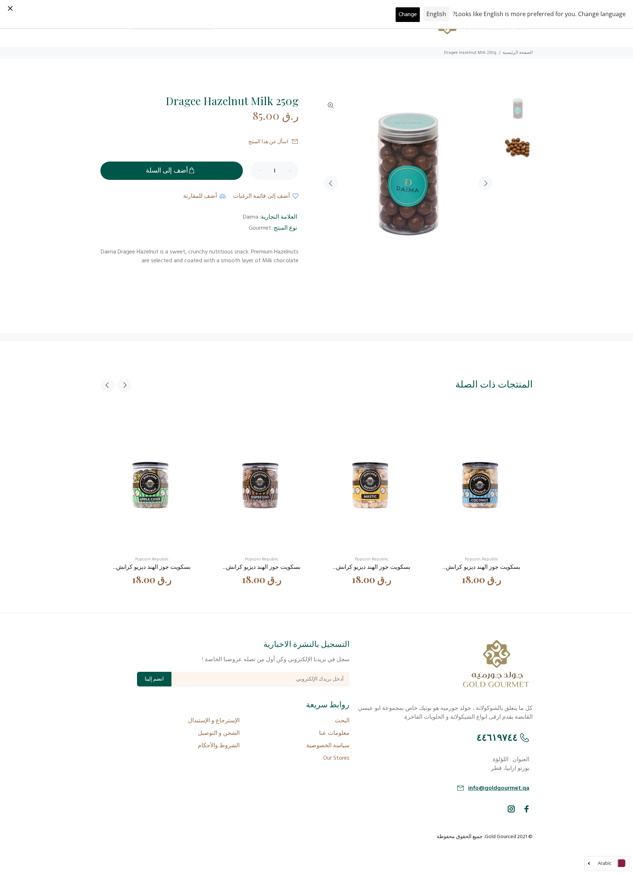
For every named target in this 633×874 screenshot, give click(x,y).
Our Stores (336, 758)
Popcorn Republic (481, 559)
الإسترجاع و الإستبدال (214, 721)
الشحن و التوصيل (219, 733)
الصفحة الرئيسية (518, 52)
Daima (250, 217)
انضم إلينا (154, 679)
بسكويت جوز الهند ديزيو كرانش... (481, 567)
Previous (331, 183)
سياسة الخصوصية (327, 746)
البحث (342, 721)
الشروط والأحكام (219, 746)
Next (485, 183)
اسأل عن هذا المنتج (268, 142)
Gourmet (260, 228)
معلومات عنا (334, 733)
